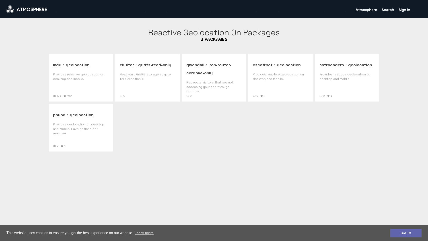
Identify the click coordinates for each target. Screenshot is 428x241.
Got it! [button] (406, 233)
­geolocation (78, 64)
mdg (57, 64)
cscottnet (263, 64)
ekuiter (127, 64)
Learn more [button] (144, 233)
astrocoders (331, 64)
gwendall (195, 64)
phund (59, 114)
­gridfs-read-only (154, 64)
